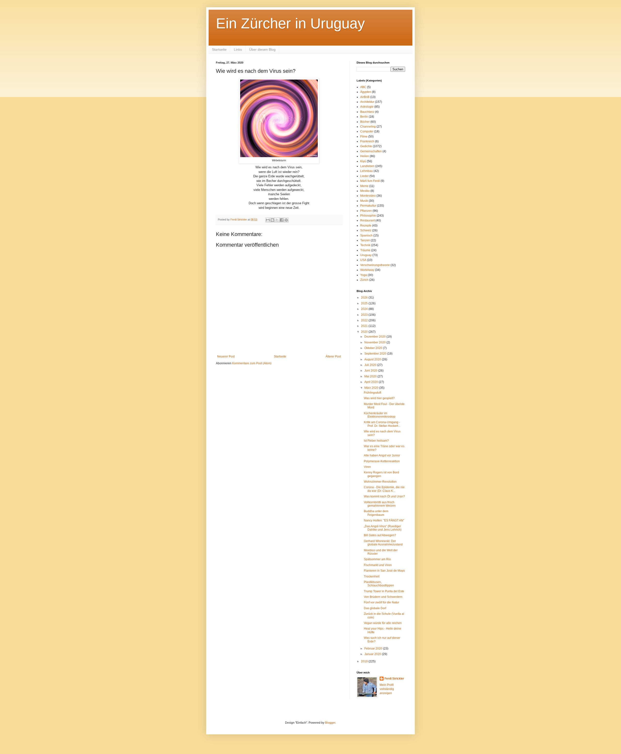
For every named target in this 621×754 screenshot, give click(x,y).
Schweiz (365, 230)
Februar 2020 (373, 648)
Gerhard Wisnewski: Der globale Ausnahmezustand (383, 542)
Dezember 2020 (375, 336)
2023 (364, 314)
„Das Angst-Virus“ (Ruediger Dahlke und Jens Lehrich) (382, 528)
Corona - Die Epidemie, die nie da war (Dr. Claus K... (384, 489)
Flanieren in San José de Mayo (384, 570)
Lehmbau (366, 171)
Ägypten (365, 92)
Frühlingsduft (372, 392)
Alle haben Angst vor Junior (382, 455)
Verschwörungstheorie (375, 265)
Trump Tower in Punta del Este (384, 591)
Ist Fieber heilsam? (376, 440)
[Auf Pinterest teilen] (286, 220)
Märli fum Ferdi (370, 181)
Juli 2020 (370, 365)
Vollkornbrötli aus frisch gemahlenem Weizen (380, 504)
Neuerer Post (226, 356)
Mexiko (365, 191)
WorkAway (367, 270)
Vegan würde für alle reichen (383, 623)
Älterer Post (333, 356)
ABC (363, 87)
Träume (365, 250)
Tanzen (365, 240)
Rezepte (365, 225)
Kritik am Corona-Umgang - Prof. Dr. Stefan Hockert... (382, 424)
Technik (365, 245)
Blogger (330, 722)
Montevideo (368, 195)
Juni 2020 (371, 370)
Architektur (367, 102)
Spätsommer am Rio (377, 559)
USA (363, 260)
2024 (364, 309)
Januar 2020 (373, 654)
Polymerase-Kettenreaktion (382, 461)
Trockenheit (371, 576)
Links (238, 49)
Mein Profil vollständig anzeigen (387, 689)
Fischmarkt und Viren (378, 565)
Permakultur (368, 205)
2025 (364, 303)
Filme (364, 136)
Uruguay (366, 255)
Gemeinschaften (371, 151)
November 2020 (375, 342)
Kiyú (363, 161)
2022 (364, 320)
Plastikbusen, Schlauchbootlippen (379, 583)
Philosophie (368, 215)
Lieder (364, 176)
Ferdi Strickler (394, 678)
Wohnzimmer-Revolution (380, 481)
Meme (364, 186)
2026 (364, 297)
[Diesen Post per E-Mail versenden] (267, 220)
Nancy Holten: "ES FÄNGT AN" (384, 520)
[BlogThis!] (272, 220)
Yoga (363, 275)
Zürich (364, 280)
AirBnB (364, 97)
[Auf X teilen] (277, 220)
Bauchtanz (367, 112)
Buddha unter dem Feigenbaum (376, 513)
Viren (367, 467)
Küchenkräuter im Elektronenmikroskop (379, 415)
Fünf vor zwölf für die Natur (381, 602)
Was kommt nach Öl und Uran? (384, 496)
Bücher (365, 121)
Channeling (368, 126)
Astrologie (367, 106)
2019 (364, 661)
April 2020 (371, 382)
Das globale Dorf (375, 608)
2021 (364, 326)
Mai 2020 (370, 376)
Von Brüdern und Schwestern (383, 597)
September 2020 (375, 353)
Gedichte (366, 146)
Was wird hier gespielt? (379, 398)
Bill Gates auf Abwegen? (380, 535)
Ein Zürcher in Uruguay (290, 23)
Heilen (364, 156)
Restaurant (367, 220)
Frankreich (367, 141)
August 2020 (373, 359)
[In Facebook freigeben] (281, 220)
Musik (364, 201)
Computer (366, 131)
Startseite (219, 49)
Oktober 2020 (373, 348)
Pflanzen (366, 210)
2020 (364, 331)
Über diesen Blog (262, 49)
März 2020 (371, 387)
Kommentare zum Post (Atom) (251, 363)
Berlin (364, 116)
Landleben (367, 166)
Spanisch (366, 235)
